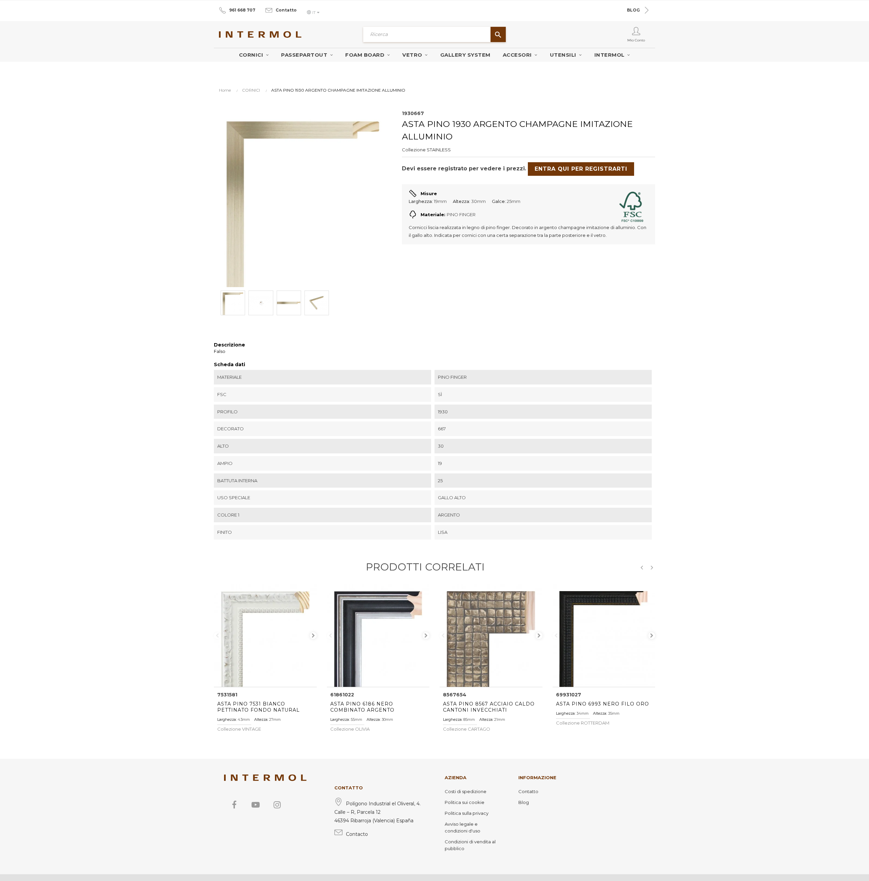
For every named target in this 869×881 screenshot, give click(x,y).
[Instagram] (277, 805)
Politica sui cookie (464, 802)
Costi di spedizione (465, 791)
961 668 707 (242, 10)
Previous (217, 635)
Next (313, 635)
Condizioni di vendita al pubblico (470, 845)
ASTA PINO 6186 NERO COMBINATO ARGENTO (362, 707)
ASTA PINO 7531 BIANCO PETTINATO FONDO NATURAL (258, 707)
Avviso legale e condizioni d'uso (462, 827)
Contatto (286, 10)
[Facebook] (234, 805)
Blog (523, 802)
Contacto (357, 834)
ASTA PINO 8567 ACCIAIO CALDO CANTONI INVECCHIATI (489, 707)
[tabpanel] (265, 635)
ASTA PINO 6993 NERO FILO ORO (602, 704)
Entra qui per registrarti (581, 169)
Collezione (414, 149)
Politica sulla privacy (466, 813)
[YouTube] (256, 805)
